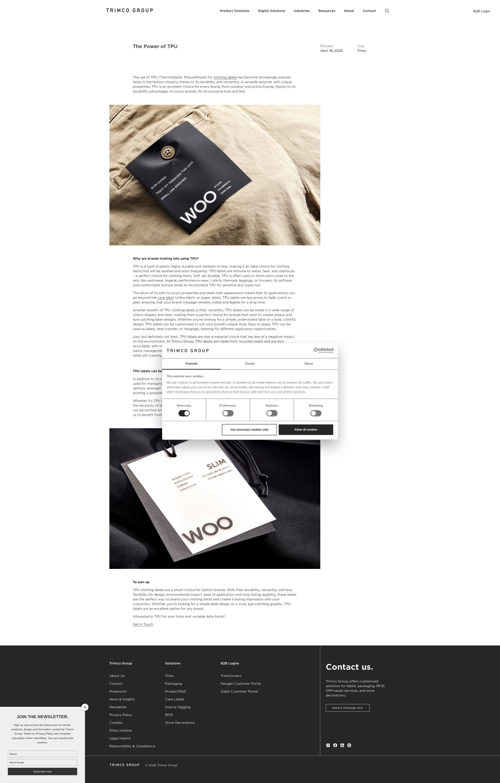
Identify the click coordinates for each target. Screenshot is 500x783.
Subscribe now (42, 771)
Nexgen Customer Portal (241, 684)
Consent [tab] (191, 363)
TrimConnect (231, 676)
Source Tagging (177, 707)
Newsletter (118, 707)
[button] (234, 11)
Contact (116, 684)
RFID (169, 715)
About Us (117, 676)
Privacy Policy (120, 715)
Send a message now (347, 707)
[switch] (228, 413)
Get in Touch (143, 624)
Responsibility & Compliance (132, 746)
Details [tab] (250, 363)
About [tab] (308, 363)
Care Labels (174, 699)
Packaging (173, 684)
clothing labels (225, 77)
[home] (129, 11)
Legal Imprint (120, 738)
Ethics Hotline (120, 730)
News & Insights (122, 699)
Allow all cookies (305, 429)
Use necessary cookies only (249, 429)
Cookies (115, 723)
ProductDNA (176, 691)
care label (165, 297)
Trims (169, 676)
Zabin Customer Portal (239, 691)
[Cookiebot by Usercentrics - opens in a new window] (316, 351)
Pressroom (118, 691)
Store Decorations (180, 723)
